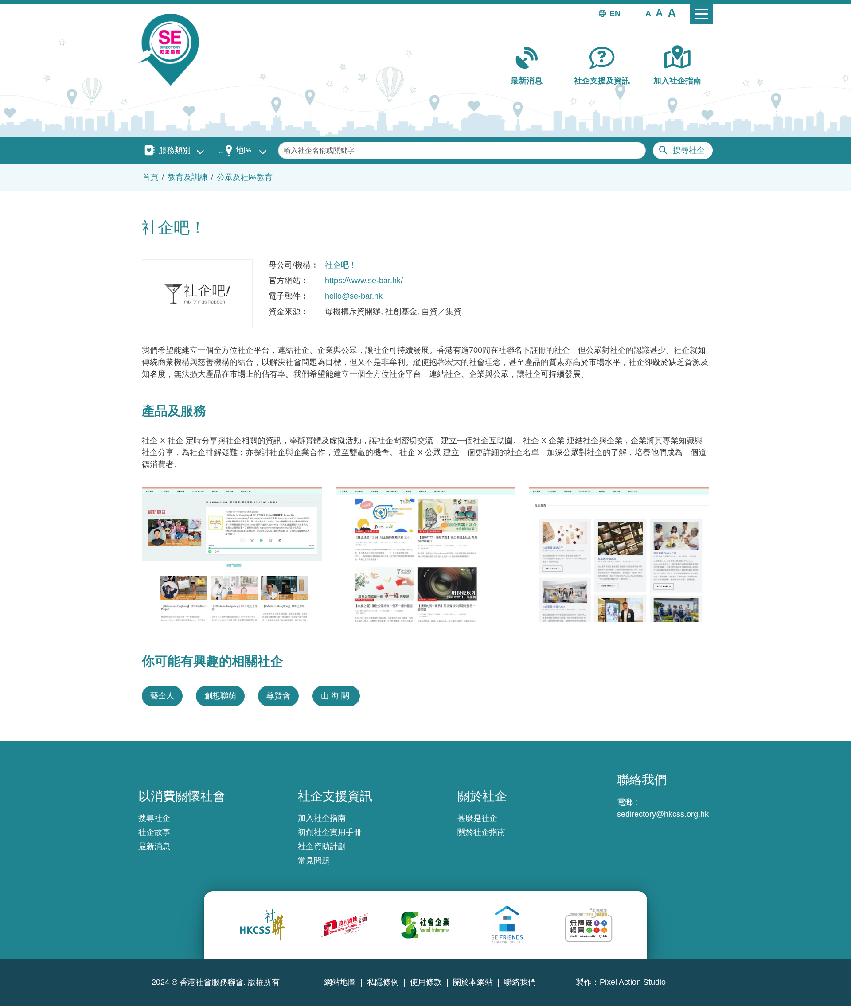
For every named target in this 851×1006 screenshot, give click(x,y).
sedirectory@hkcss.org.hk (663, 814)
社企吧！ (341, 265)
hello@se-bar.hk (354, 296)
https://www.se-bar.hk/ (364, 280)
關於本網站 (473, 982)
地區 (244, 150)
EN (615, 13)
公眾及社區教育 (245, 177)
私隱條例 (383, 982)
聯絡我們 (520, 982)
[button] (648, 12)
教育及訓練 (187, 177)
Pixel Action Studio (633, 982)
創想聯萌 (220, 695)
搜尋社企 (689, 150)
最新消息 (527, 80)
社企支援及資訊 (602, 80)
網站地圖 (340, 982)
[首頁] (172, 50)
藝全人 (162, 695)
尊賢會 (278, 695)
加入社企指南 (677, 80)
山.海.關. (336, 695)
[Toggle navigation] (701, 14)
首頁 (150, 177)
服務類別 (175, 150)
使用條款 (426, 982)
